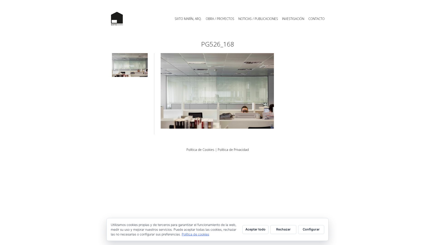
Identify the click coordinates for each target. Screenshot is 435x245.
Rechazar (283, 229)
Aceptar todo (255, 229)
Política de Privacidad (233, 149)
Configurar (311, 229)
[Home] (117, 19)
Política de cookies (195, 234)
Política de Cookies (200, 149)
